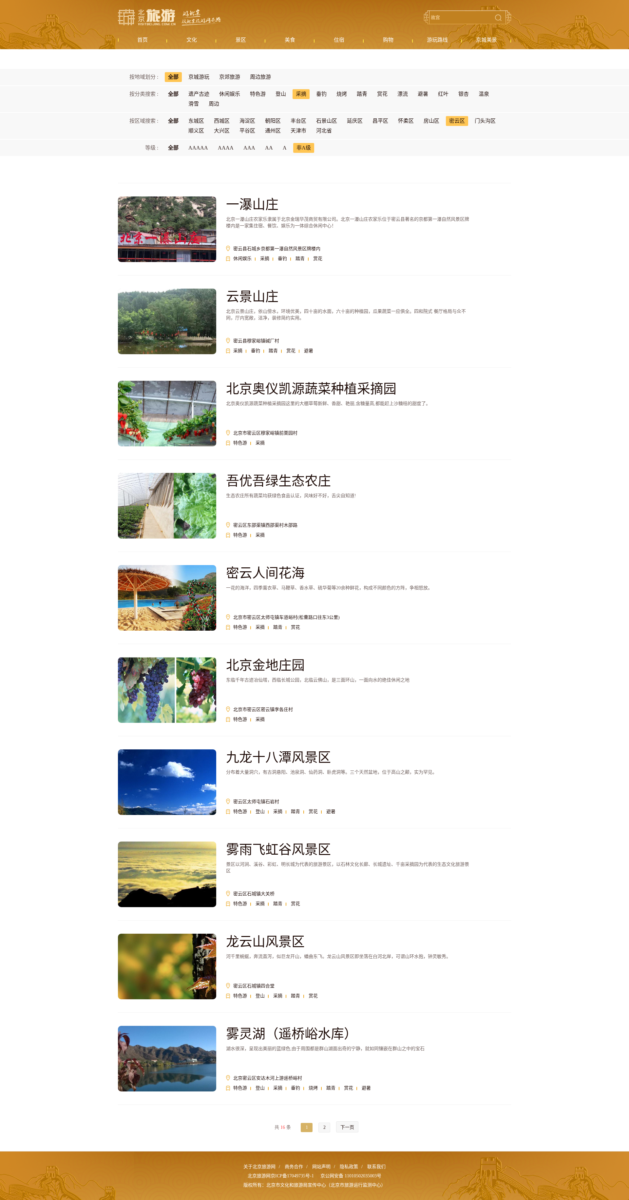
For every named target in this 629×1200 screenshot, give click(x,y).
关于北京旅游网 (259, 1166)
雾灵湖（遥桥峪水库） (291, 1034)
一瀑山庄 (252, 204)
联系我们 (376, 1166)
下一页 (347, 1127)
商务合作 (294, 1166)
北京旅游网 (169, 17)
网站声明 (321, 1166)
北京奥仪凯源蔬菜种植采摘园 (311, 388)
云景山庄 (252, 296)
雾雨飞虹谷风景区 (278, 849)
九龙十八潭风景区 (278, 757)
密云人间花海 (265, 573)
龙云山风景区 (265, 941)
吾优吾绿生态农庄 (278, 481)
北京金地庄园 (265, 665)
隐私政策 (349, 1166)
